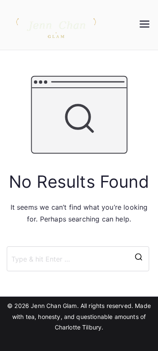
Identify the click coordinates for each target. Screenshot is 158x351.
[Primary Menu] (144, 25)
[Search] (139, 259)
